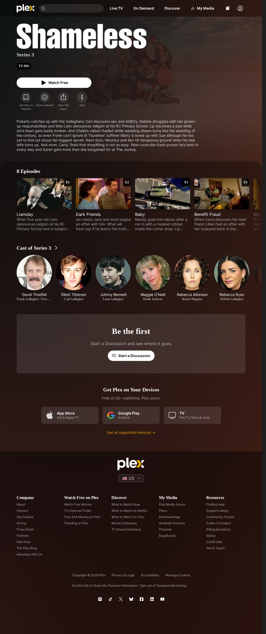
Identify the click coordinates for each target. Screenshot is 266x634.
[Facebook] (141, 599)
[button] (240, 8)
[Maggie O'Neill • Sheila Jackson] (152, 278)
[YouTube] (162, 599)
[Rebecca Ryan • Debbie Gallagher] (231, 278)
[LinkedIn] (152, 599)
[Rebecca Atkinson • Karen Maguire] (192, 278)
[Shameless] (82, 37)
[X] (121, 599)
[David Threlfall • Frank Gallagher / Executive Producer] (34, 278)
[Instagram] (100, 599)
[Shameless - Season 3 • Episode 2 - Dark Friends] (103, 204)
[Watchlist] (228, 8)
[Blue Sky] (131, 599)
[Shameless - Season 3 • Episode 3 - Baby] (162, 204)
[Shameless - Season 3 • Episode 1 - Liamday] (44, 204)
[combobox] (75, 8)
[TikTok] (110, 599)
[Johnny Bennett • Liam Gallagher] (113, 278)
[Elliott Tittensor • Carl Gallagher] (73, 278)
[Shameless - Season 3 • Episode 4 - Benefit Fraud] (221, 204)
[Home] (26, 8)
